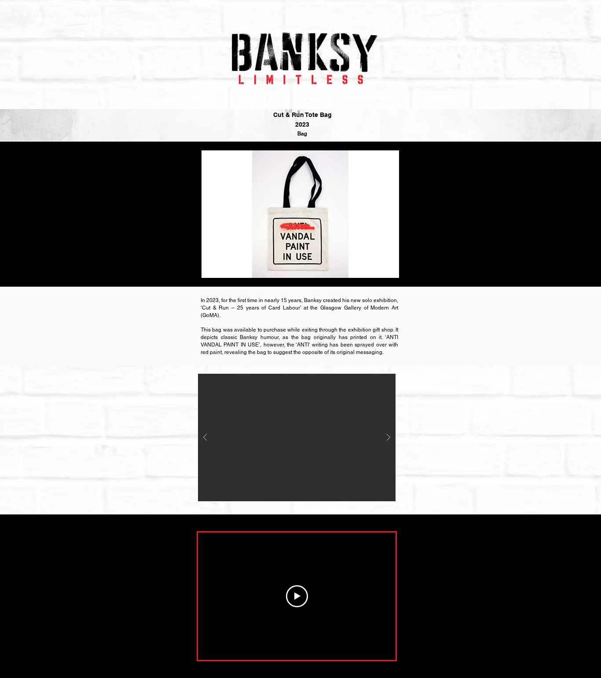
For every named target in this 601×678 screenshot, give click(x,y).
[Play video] (297, 596)
